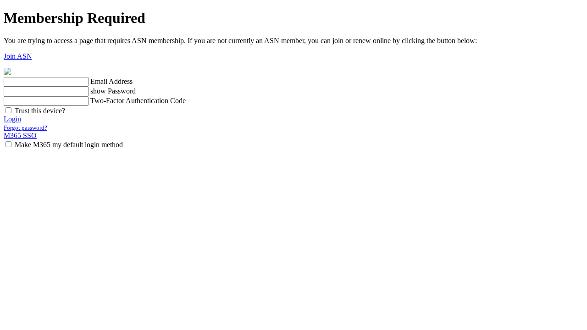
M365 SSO (20, 135)
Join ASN (18, 56)
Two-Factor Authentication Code (138, 100)
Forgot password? (25, 127)
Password (122, 91)
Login (12, 119)
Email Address (111, 81)
